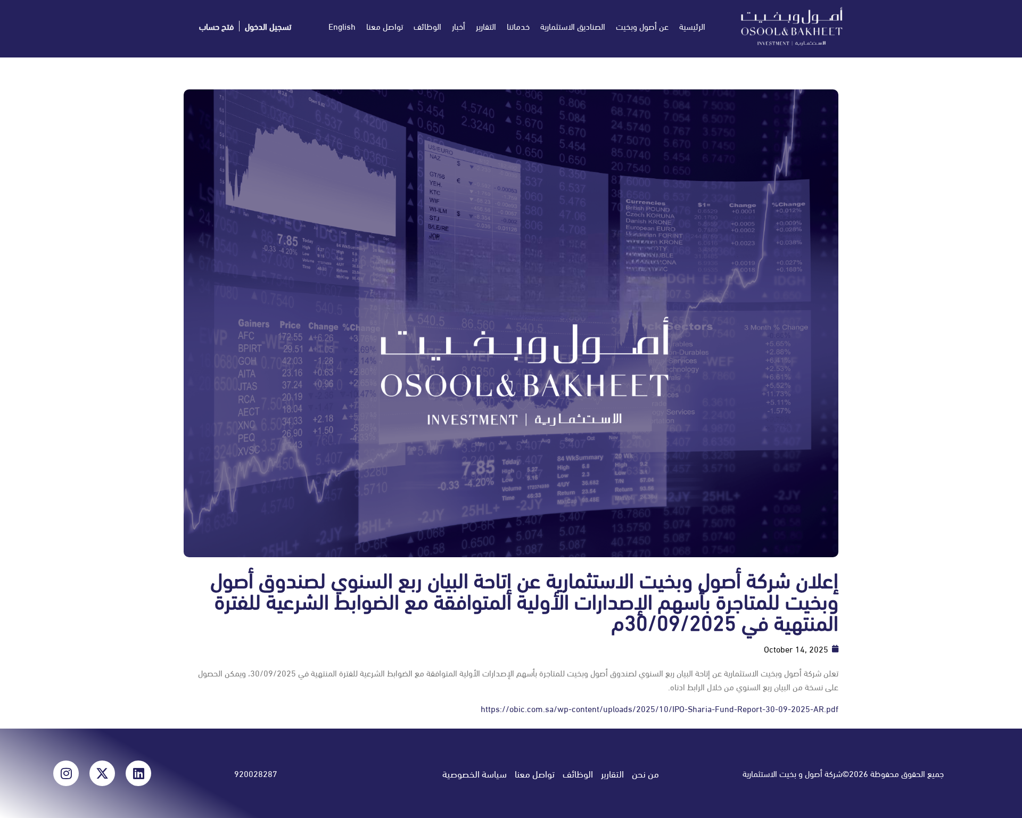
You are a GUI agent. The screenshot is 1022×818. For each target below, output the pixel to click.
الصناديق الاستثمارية (572, 26)
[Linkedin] (138, 773)
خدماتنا (518, 26)
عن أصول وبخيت (642, 26)
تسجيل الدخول (268, 26)
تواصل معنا (384, 26)
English (342, 26)
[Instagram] (66, 773)
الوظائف (427, 26)
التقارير (486, 26)
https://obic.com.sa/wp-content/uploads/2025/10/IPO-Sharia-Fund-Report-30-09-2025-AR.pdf (659, 708)
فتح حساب (216, 26)
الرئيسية (692, 26)
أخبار (458, 26)
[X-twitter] (102, 773)
